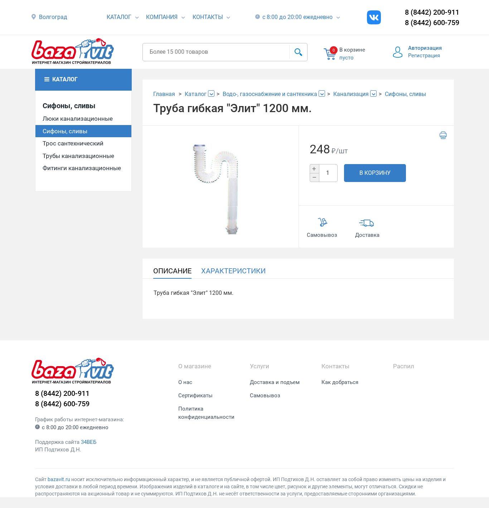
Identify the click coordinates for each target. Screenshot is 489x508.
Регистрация (424, 55)
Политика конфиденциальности (206, 413)
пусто (346, 57)
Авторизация (425, 48)
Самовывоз (265, 395)
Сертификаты (195, 395)
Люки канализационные (78, 118)
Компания (162, 17)
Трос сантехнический (73, 143)
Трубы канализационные (78, 155)
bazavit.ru (59, 479)
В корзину (375, 172)
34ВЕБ (88, 442)
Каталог (119, 17)
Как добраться (339, 382)
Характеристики (233, 271)
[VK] (374, 17)
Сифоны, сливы (69, 105)
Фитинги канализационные (82, 168)
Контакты (208, 17)
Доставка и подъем (275, 382)
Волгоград (53, 17)
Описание (172, 271)
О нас (185, 382)
